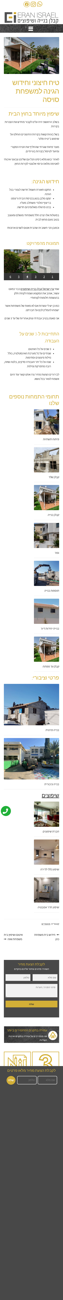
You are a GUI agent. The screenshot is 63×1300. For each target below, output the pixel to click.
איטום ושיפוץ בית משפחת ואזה (13, 937)
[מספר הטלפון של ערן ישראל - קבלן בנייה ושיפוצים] (8, 809)
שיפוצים (50, 795)
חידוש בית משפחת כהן (46, 937)
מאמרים (45, 923)
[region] (31, 264)
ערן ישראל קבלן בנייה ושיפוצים (37, 289)
